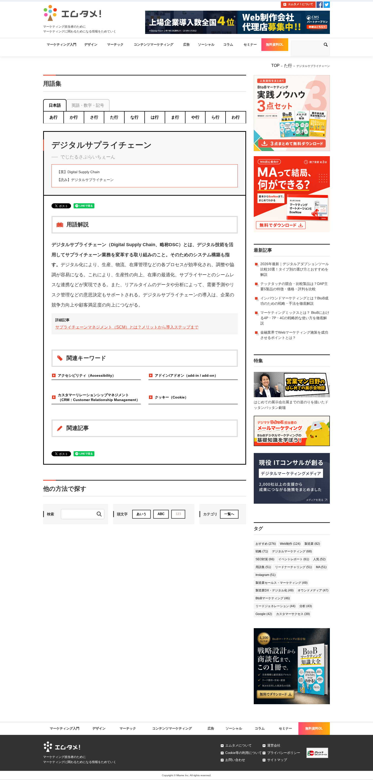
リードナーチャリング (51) (293, 567)
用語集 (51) (263, 567)
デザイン (90, 44)
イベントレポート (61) (293, 559)
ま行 (175, 117)
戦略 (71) (262, 551)
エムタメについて (238, 745)
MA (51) (321, 567)
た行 (288, 65)
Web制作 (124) (290, 544)
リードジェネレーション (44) (275, 606)
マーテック (115, 44)
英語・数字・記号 (88, 105)
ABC (161, 514)
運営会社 (273, 745)
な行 (134, 117)
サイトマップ (277, 760)
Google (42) (264, 614)
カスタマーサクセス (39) (293, 614)
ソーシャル (206, 44)
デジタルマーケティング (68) (292, 551)
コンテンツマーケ (172, 728)
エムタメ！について (300, 4)
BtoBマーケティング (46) (273, 598)
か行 (74, 117)
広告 (186, 44)
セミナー (250, 44)
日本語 (55, 105)
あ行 (53, 117)
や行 (195, 117)
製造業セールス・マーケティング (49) (282, 583)
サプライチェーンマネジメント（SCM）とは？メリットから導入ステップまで (126, 327)
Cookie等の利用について (243, 753)
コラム (228, 44)
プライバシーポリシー (283, 753)
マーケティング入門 (61, 44)
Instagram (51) (266, 575)
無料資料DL (274, 44)
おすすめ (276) (266, 544)
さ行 (94, 117)
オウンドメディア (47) (313, 590)
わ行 (236, 117)
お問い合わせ (235, 760)
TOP (275, 65)
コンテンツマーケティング (153, 44)
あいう (141, 514)
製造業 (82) (312, 544)
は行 (155, 117)
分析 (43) (305, 606)
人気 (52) (319, 559)
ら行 (215, 117)
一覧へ (229, 514)
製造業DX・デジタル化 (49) (275, 590)
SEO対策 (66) (265, 559)
